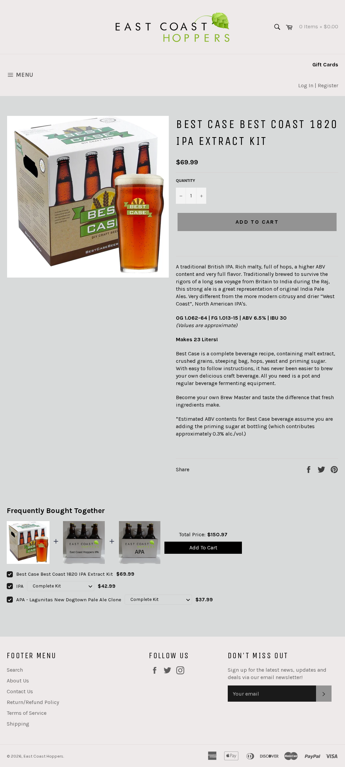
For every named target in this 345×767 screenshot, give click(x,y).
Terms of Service (26, 713)
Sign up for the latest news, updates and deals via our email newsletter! (277, 673)
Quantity (185, 180)
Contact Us (20, 691)
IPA (20, 586)
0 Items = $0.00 (315, 26)
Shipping (18, 724)
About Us (18, 680)
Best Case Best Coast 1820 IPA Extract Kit (64, 574)
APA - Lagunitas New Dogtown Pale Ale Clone (68, 600)
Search (15, 670)
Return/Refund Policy (33, 702)
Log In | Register (318, 85)
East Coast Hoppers (43, 756)
